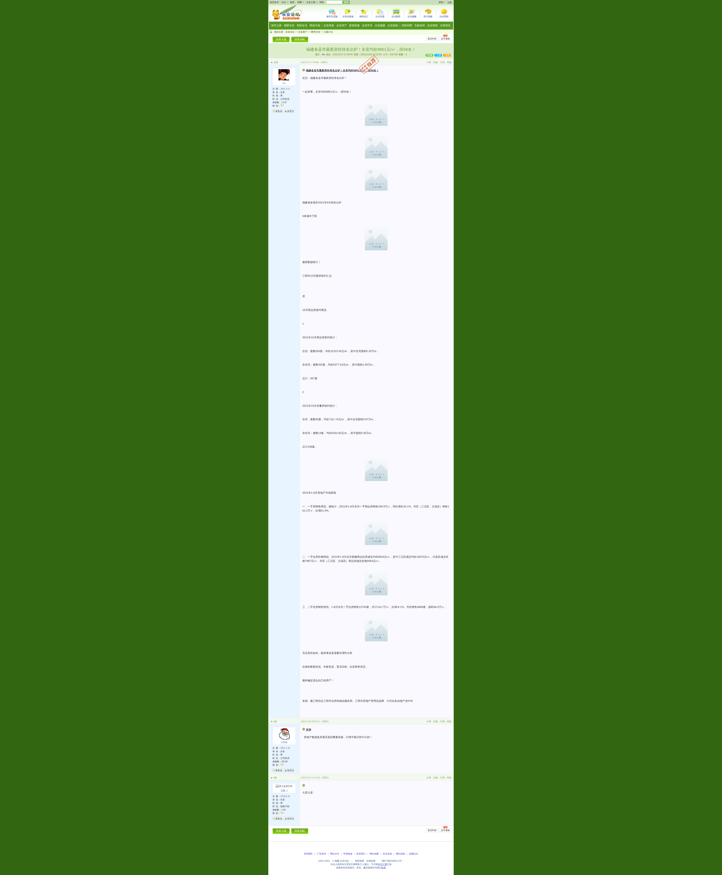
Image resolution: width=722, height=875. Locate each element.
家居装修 (354, 25)
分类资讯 (445, 25)
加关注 (290, 111)
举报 (449, 62)
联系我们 (361, 853)
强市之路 (276, 25)
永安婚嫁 (380, 25)
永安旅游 (393, 25)
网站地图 (374, 853)
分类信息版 (348, 16)
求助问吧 (407, 25)
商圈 (299, 2)
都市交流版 (332, 16)
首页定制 (387, 853)
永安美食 (329, 25)
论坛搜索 (411, 16)
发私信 (278, 111)
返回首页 (274, 2)
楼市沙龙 (315, 32)
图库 (292, 2)
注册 (449, 2)
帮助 (321, 2)
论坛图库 (395, 16)
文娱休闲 (419, 25)
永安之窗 (310, 2)
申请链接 (347, 853)
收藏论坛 (413, 853)
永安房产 (341, 25)
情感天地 (314, 25)
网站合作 (334, 853)
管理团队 (308, 853)
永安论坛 (289, 32)
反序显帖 (445, 38)
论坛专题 (380, 16)
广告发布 (321, 853)
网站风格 (400, 853)
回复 (435, 62)
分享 (429, 62)
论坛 (283, 2)
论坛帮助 (443, 16)
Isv (323, 54)
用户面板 (427, 16)
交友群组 (432, 25)
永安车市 (367, 25)
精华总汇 (364, 16)
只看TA (324, 62)
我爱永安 (289, 25)
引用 (442, 62)
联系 (383, 867)
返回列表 (432, 38)
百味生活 (302, 25)
